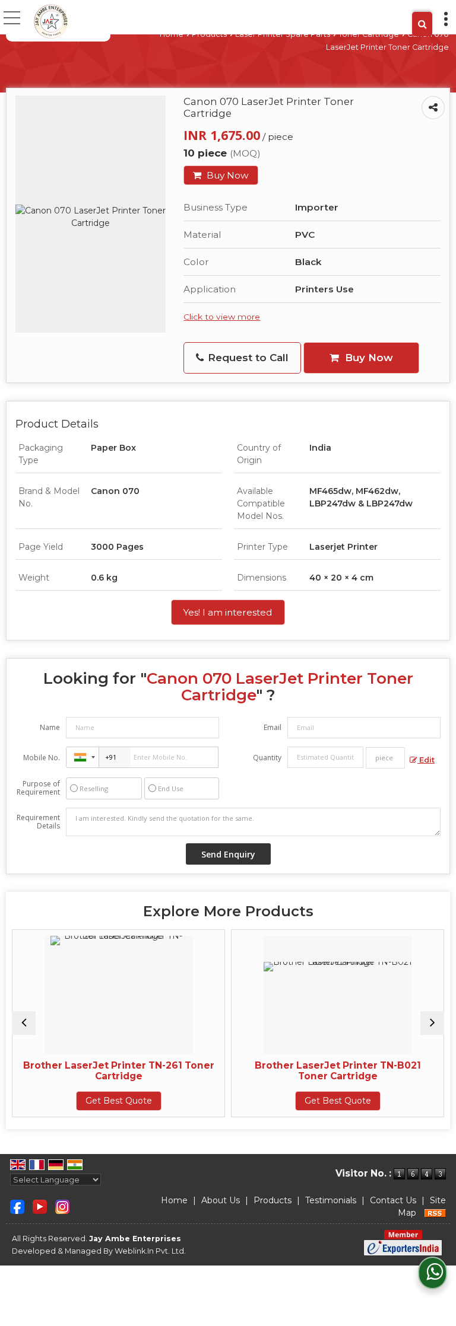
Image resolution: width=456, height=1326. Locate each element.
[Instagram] (62, 1205)
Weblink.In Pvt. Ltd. (150, 1251)
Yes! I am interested (228, 612)
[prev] (24, 1023)
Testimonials (330, 1200)
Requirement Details (38, 822)
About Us (220, 1200)
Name (50, 727)
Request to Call (247, 358)
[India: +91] (82, 757)
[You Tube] (40, 1205)
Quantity (267, 758)
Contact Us (393, 1200)
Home (171, 34)
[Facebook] (17, 1205)
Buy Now (226, 175)
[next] (432, 1023)
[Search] (422, 24)
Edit (426, 760)
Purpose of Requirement (38, 788)
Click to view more (221, 316)
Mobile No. (41, 758)
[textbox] (385, 758)
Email (272, 727)
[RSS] (435, 1212)
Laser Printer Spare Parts (282, 34)
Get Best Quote (88, 1100)
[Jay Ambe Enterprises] (51, 21)
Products (209, 34)
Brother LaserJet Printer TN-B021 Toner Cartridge (307, 1071)
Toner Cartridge (368, 34)
